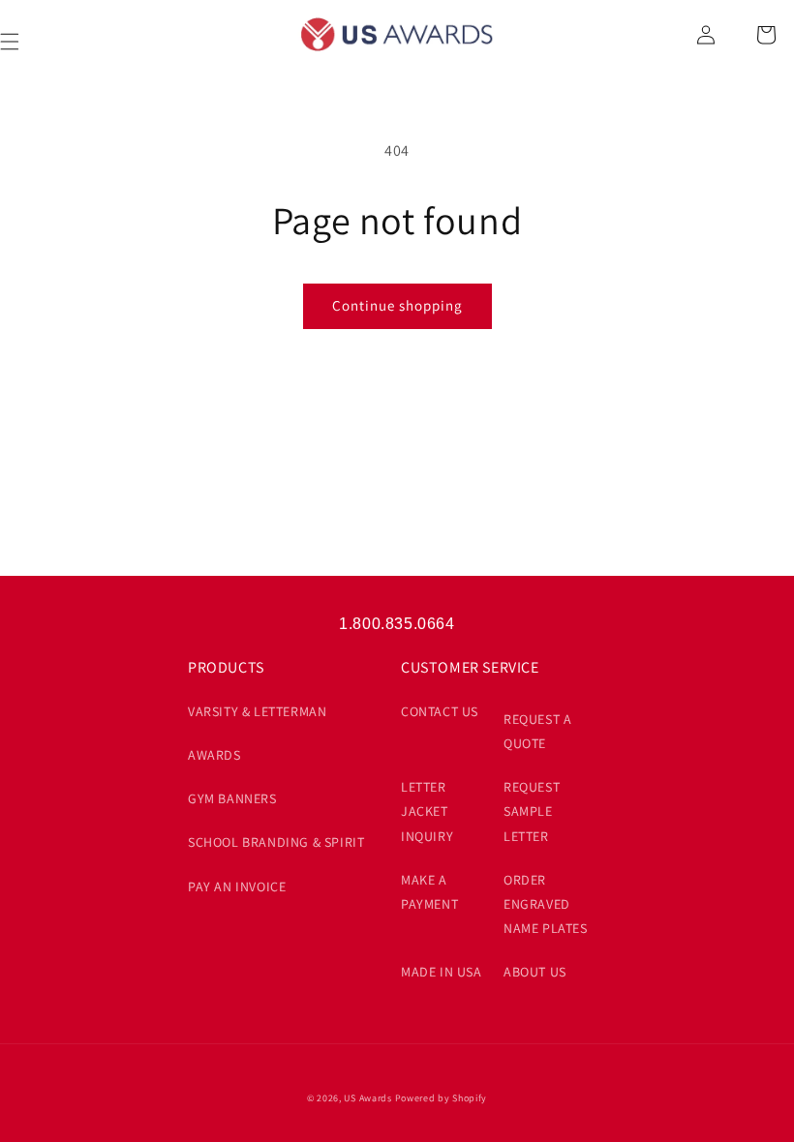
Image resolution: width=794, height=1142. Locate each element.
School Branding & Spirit (276, 842)
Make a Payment (429, 892)
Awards (214, 755)
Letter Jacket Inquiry (427, 811)
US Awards (367, 1098)
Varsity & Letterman (257, 711)
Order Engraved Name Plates (546, 904)
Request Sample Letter (532, 811)
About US (535, 971)
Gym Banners (232, 798)
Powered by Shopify (441, 1098)
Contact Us (439, 711)
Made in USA (441, 971)
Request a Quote (537, 731)
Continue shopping (397, 305)
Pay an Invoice (237, 886)
